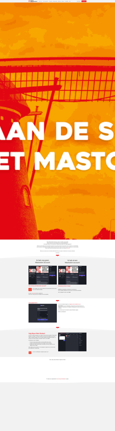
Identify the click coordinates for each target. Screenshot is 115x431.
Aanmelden (78, 1)
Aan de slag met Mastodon (61, 378)
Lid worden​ (84, 1)
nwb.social (33, 293)
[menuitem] (40, 1)
